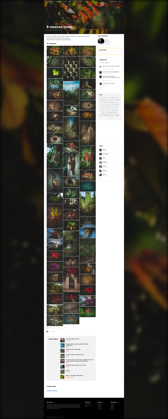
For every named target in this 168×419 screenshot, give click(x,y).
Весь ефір (101, 87)
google (108, 99)
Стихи (110, 110)
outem (50, 327)
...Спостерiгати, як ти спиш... (109, 83)
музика (107, 107)
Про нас (81, 1)
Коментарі (102, 62)
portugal (54, 327)
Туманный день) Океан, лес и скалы (76, 365)
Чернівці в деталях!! (70, 377)
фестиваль (111, 112)
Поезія (104, 174)
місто (110, 107)
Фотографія (49, 30)
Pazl (62, 417)
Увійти (120, 1)
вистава (110, 100)
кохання (117, 104)
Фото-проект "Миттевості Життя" (106, 114)
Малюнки (105, 162)
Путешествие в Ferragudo (73, 349)
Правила (112, 406)
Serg (103, 73)
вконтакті (114, 100)
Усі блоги (101, 178)
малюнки (103, 107)
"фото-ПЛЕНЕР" (112, 97)
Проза (104, 149)
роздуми (106, 110)
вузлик (118, 100)
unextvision (105, 68)
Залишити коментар (52, 390)
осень (57, 327)
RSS (110, 52)
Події (104, 157)
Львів (101, 105)
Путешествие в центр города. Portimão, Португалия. (77, 344)
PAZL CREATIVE (50, 1)
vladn (104, 84)
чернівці (117, 115)
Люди (70, 1)
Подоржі (67, 347)
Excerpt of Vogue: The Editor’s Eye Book (111, 66)
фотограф (116, 114)
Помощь (112, 408)
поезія (116, 107)
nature (68, 370)
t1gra (49, 331)
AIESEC (117, 97)
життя (116, 102)
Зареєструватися (88, 404)
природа (60, 327)
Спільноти (64, 1)
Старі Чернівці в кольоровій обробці (111, 71)
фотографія (101, 115)
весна (106, 100)
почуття (108, 109)
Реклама (112, 407)
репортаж (102, 110)
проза (116, 109)
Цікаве (104, 166)
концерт (113, 104)
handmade (113, 99)
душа (112, 102)
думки (109, 102)
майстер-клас (116, 105)
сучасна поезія (115, 110)
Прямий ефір (103, 60)
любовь (108, 105)
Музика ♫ (105, 170)
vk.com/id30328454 (66, 39)
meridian (117, 99)
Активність (75, 1)
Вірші (105, 102)
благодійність (101, 100)
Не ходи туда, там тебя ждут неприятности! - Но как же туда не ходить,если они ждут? (80, 360)
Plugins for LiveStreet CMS (51, 417)
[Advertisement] (106, 131)
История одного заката (72, 339)
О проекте (112, 404)
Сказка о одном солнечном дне (75, 354)
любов (104, 105)
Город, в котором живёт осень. (74, 375)
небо (113, 107)
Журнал (86, 1)
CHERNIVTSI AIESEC (103, 99)
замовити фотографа (104, 104)
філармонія (107, 115)
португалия (65, 327)
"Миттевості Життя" (104, 97)
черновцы (112, 115)
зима (109, 104)
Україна (106, 112)
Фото (115, 112)
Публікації (58, 1)
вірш (102, 102)
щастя (109, 117)
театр (103, 112)
